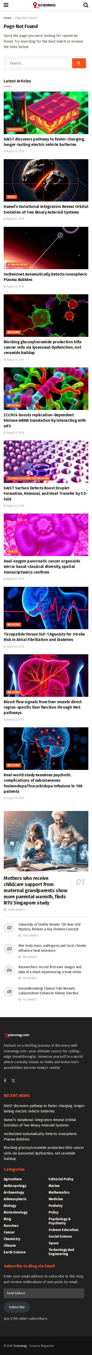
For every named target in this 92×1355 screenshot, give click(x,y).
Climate (10, 1246)
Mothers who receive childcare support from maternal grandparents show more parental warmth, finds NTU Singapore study (35, 890)
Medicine (14, 332)
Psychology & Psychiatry (60, 1221)
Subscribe (17, 1307)
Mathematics (59, 1192)
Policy (53, 1212)
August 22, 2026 (15, 578)
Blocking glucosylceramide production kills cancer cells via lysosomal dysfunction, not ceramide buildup (42, 347)
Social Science (60, 1236)
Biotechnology (15, 1212)
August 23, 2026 (15, 151)
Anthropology (15, 1186)
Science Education (63, 1230)
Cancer (12, 551)
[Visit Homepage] (46, 5)
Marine (54, 1186)
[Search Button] (85, 5)
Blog (7, 1219)
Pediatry (56, 1206)
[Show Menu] (6, 5)
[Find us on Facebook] (5, 1081)
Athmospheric (18, 264)
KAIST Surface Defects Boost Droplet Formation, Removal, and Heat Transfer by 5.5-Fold (46, 493)
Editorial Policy (61, 1179)
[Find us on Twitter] (13, 1081)
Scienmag (20, 1346)
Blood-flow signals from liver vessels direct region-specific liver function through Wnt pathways (43, 707)
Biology (10, 1206)
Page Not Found (25, 18)
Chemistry (15, 129)
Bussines (11, 1226)
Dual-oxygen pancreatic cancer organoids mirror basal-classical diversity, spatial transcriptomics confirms (42, 567)
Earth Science (15, 1252)
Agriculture (13, 1179)
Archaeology (14, 1192)
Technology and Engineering (28, 478)
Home (7, 18)
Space (11, 197)
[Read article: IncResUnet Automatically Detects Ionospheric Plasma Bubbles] (46, 248)
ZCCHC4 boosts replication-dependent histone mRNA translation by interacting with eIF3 (45, 420)
